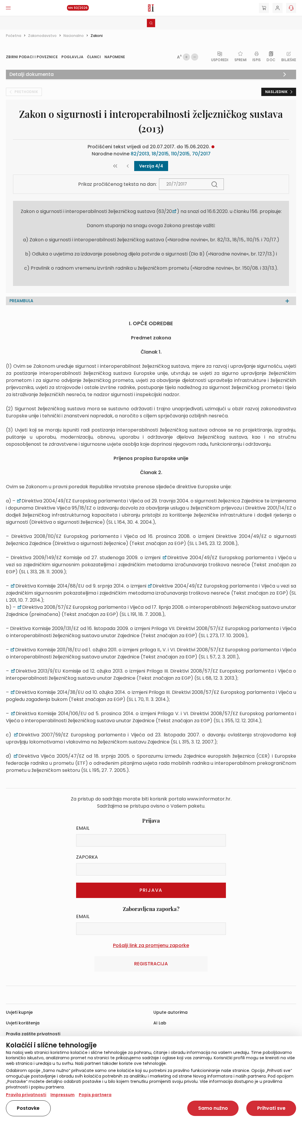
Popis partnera (95, 1095)
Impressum (62, 1095)
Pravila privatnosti (26, 1095)
